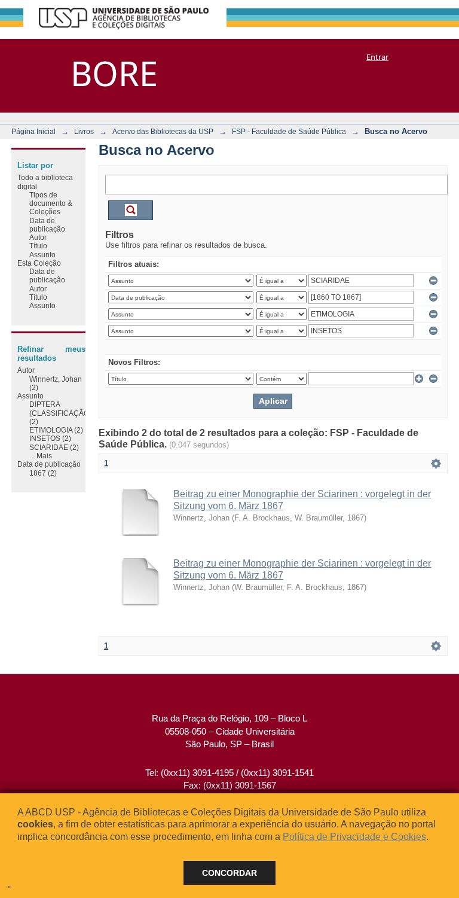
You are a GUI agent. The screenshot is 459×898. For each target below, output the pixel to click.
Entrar (377, 56)
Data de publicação (47, 225)
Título (38, 245)
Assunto (42, 254)
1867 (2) (43, 473)
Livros (84, 131)
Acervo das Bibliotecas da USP (162, 131)
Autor (38, 237)
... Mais (40, 455)
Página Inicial (33, 131)
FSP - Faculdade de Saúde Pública (289, 131)
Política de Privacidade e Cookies (354, 837)
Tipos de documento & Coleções (50, 203)
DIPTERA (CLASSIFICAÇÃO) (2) (60, 412)
